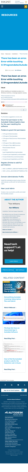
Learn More (14, 261)
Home (2, 53)
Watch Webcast (9, 307)
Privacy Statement (10, 453)
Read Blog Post (9, 338)
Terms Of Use (17, 453)
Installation (15, 53)
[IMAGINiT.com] (6, 2)
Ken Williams (18, 70)
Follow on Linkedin (7, 229)
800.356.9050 (23, 395)
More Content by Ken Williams (10, 232)
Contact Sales (4, 395)
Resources (8, 53)
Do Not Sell (15, 455)
